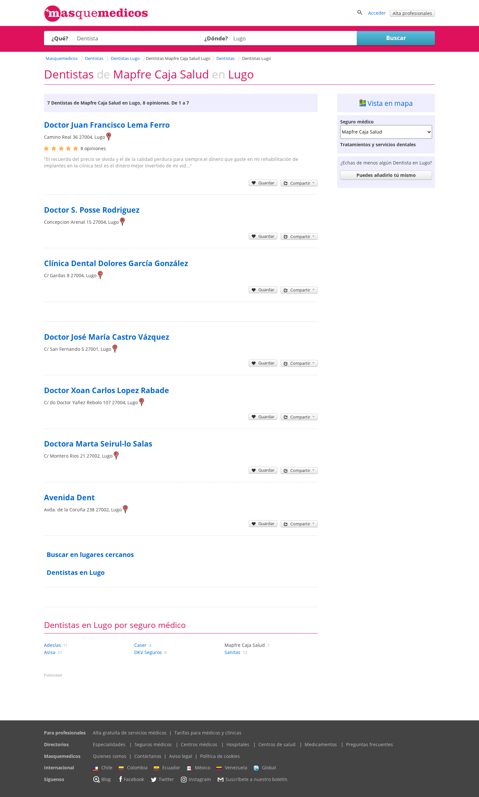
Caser (140, 645)
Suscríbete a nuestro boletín (256, 779)
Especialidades (109, 744)
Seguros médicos (153, 744)
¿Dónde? (216, 38)
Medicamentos (321, 744)
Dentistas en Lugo (76, 572)
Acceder (377, 13)
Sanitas (232, 652)
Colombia (137, 767)
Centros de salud (277, 744)
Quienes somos (109, 756)
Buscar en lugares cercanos (90, 554)
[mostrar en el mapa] (108, 137)
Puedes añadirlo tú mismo (386, 175)
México (202, 767)
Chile (106, 767)
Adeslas (52, 645)
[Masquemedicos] (96, 20)
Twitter (166, 779)
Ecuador (171, 767)
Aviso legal (180, 756)
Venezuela (236, 767)
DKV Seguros (148, 652)
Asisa (49, 652)
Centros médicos (199, 744)
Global (269, 767)
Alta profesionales (412, 13)
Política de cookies (220, 756)
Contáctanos (147, 756)
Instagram (200, 779)
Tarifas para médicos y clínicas (207, 733)
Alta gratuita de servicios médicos (130, 733)
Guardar (266, 183)
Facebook (134, 779)
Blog (106, 779)
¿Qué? (59, 38)
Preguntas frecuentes (369, 744)
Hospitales (237, 744)
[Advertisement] (386, 288)
